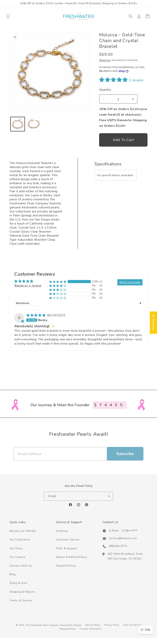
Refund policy (92, 625)
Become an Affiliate (23, 531)
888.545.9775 (118, 546)
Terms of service (132, 625)
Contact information (90, 628)
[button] (8, 16)
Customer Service (67, 539)
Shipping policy (67, 628)
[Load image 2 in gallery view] (34, 124)
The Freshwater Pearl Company (42, 625)
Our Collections (20, 539)
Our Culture (17, 557)
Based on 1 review (27, 285)
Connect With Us (21, 566)
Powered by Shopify (71, 625)
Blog (13, 574)
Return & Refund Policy (71, 557)
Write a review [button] (130, 282)
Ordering (62, 531)
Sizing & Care (18, 583)
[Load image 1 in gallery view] (18, 124)
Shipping (104, 60)
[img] (36, 315)
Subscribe (125, 453)
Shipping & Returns (22, 592)
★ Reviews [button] (153, 323)
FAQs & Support (66, 548)
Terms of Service (21, 600)
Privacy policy (111, 625)
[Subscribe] (108, 496)
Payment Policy (66, 566)
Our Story (16, 548)
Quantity (105, 90)
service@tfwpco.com (123, 538)
